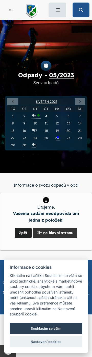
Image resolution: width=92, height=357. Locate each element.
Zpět (23, 233)
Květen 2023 (46, 101)
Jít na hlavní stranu (55, 233)
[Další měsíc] (80, 101)
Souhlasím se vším (46, 328)
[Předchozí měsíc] (13, 101)
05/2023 (61, 75)
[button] (11, 10)
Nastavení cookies (46, 342)
